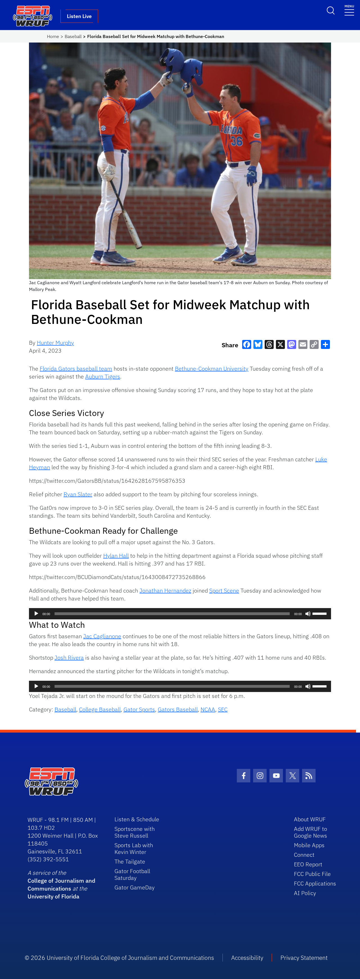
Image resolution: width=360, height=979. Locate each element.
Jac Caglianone (102, 636)
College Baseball (100, 709)
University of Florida (53, 896)
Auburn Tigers (102, 376)
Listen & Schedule (136, 819)
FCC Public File (312, 874)
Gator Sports (139, 709)
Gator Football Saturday (132, 874)
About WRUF (310, 819)
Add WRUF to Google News (310, 832)
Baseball (73, 36)
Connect (304, 854)
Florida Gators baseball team (76, 368)
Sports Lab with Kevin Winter (133, 848)
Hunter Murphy (55, 342)
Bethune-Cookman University (211, 368)
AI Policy (305, 893)
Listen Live (79, 16)
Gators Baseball (178, 709)
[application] (180, 613)
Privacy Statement (304, 958)
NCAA (208, 709)
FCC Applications (315, 883)
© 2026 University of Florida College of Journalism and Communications (119, 958)
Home (53, 36)
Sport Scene (224, 590)
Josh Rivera (69, 657)
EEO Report (308, 864)
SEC (223, 709)
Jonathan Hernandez (165, 590)
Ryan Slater (78, 494)
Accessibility (247, 958)
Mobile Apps (309, 845)
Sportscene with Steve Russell (134, 832)
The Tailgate (129, 861)
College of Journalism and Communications (61, 884)
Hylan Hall (116, 555)
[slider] (320, 613)
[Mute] (308, 614)
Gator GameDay (134, 887)
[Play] (36, 614)
